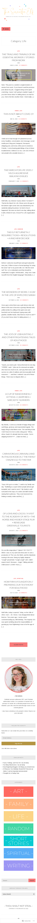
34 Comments (24, 405)
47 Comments (24, 243)
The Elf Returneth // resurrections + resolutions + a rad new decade (18, 235)
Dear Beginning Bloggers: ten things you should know (18, 767)
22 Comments (23, 530)
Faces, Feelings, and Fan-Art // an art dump (16, 763)
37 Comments (23, 65)
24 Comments (23, 464)
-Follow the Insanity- (18, 725)
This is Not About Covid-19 (18, 114)
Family (17, 110)
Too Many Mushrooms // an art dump (14, 765)
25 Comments (24, 345)
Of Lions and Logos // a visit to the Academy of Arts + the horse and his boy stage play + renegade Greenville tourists (18, 519)
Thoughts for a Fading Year (11, 773)
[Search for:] (18, 880)
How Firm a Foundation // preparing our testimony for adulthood (18, 584)
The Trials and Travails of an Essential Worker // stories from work (18, 57)
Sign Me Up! (18, 743)
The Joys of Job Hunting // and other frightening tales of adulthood (18, 337)
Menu (7, 29)
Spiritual (20, 578)
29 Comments (24, 300)
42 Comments (22, 119)
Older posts (18, 644)
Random (20, 229)
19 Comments (23, 592)
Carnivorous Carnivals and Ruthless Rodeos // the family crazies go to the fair (18, 456)
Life (18, 51)
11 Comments (24, 181)
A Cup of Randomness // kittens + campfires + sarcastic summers (18, 397)
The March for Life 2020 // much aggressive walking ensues (18, 173)
